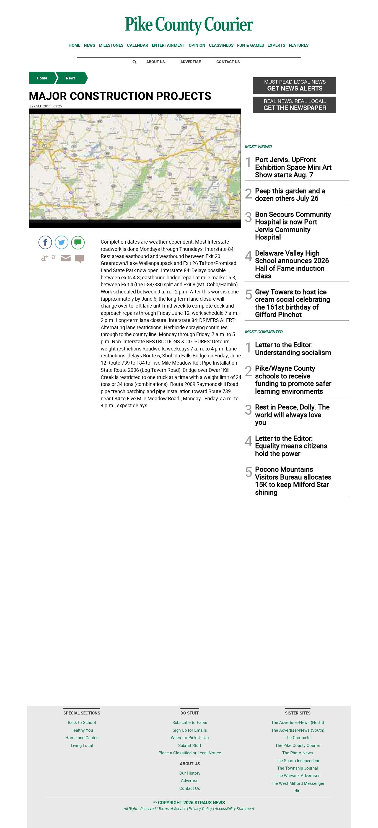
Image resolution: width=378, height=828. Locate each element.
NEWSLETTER (304, 6)
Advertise (190, 61)
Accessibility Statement (234, 808)
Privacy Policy (200, 808)
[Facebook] (45, 242)
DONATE (336, 6)
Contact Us (228, 61)
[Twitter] (61, 242)
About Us (155, 61)
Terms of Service (172, 808)
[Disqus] (135, 486)
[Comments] (78, 242)
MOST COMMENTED (264, 331)
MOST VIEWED (258, 146)
